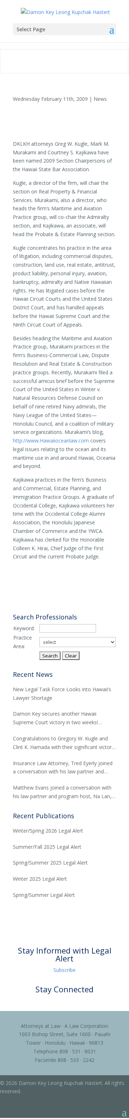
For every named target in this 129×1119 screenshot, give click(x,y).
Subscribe (64, 969)
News (100, 98)
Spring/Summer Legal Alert (44, 894)
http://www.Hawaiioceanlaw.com (51, 440)
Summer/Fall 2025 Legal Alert (47, 846)
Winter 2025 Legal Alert (40, 878)
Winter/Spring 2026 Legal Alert (48, 830)
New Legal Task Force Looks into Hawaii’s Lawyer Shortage (62, 693)
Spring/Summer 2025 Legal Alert (50, 862)
